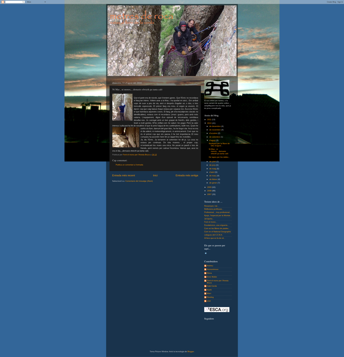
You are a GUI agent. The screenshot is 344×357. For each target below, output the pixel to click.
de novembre (215, 130)
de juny (212, 165)
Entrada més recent (123, 175)
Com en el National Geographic (217, 232)
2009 (209, 187)
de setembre (215, 137)
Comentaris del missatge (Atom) (139, 181)
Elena (209, 273)
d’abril (212, 172)
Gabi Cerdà (212, 286)
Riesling (210, 297)
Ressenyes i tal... (211, 206)
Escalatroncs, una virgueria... (216, 225)
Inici (155, 175)
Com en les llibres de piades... (217, 228)
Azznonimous (212, 269)
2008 (209, 191)
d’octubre (213, 133)
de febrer (213, 179)
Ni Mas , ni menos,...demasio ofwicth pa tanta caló (218, 151)
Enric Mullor (212, 277)
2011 (209, 120)
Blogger (190, 352)
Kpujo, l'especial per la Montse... (218, 215)
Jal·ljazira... (209, 219)
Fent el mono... (210, 222)
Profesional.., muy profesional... (217, 212)
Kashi (209, 290)
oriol (209, 301)
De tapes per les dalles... (219, 157)
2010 (209, 123)
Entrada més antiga (187, 175)
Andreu (210, 266)
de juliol (212, 162)
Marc (209, 293)
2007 (209, 194)
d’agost (212, 140)
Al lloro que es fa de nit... (214, 238)
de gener (213, 183)
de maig (213, 169)
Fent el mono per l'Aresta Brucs (217, 282)
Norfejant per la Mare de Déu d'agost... (219, 145)
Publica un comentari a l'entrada (129, 165)
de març (213, 176)
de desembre (215, 126)
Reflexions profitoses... (214, 209)
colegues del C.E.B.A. (213, 235)
